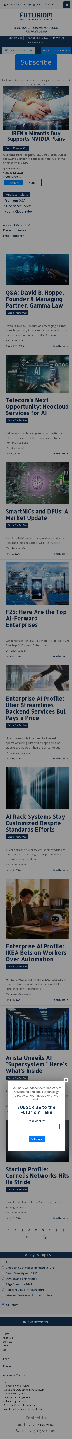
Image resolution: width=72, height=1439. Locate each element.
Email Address (36, 1121)
